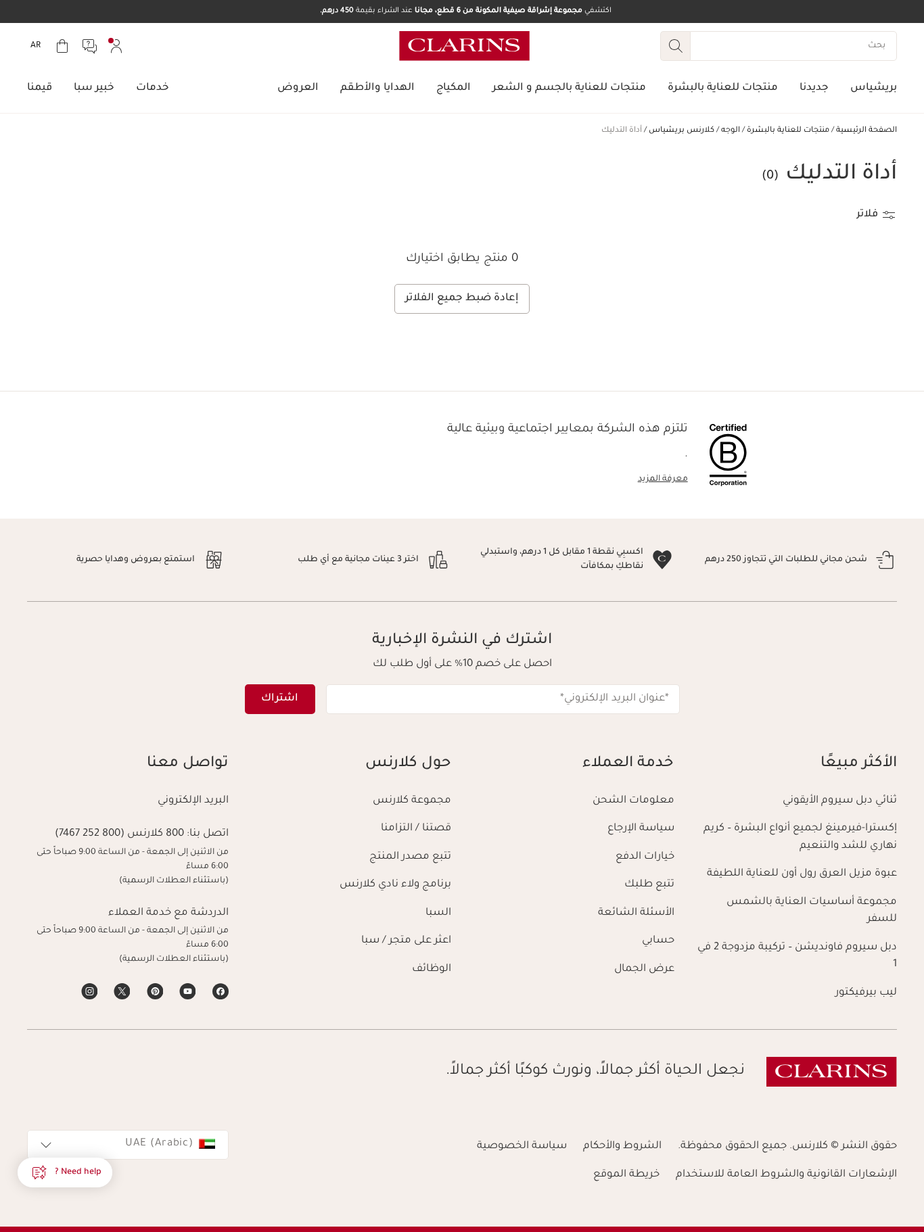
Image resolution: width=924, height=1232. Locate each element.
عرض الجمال (644, 969)
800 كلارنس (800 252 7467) (119, 834)
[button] (65, 1172)
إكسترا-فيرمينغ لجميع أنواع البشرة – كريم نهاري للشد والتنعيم (800, 837)
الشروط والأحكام (622, 1146)
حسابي (658, 941)
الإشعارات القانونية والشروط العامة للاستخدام (786, 1175)
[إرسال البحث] (675, 46)
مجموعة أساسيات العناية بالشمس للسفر (811, 911)
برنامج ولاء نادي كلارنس (395, 885)
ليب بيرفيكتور (866, 993)
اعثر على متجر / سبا (406, 941)
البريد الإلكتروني (193, 801)
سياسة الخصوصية (522, 1146)
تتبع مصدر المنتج (410, 857)
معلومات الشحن (633, 801)
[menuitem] (116, 46)
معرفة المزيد (663, 479)
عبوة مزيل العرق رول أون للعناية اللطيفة (802, 874)
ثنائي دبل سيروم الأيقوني (840, 801)
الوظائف (431, 969)
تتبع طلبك (649, 885)
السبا (438, 913)
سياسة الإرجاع (640, 828)
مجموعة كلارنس (412, 801)
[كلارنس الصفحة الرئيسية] (464, 46)
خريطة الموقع (626, 1175)
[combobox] (128, 1145)
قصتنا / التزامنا (416, 828)
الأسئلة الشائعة (636, 913)
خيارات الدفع (645, 857)
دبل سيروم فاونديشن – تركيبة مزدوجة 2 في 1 (797, 956)
